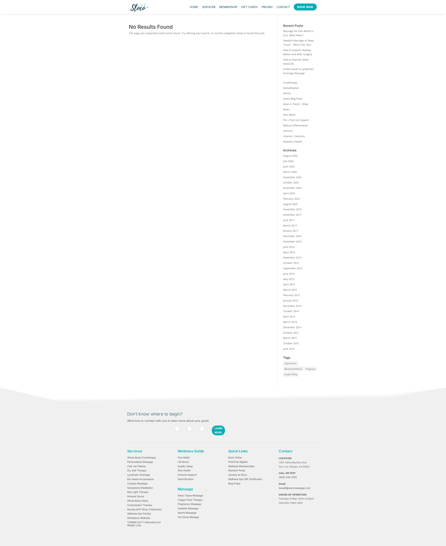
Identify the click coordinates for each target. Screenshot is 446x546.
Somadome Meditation (140, 487)
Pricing (267, 7)
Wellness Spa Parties (139, 513)
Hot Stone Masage (188, 517)
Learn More (218, 430)
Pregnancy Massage (189, 504)
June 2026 (289, 166)
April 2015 (289, 284)
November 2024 (292, 188)
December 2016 (292, 236)
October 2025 (291, 182)
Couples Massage (137, 483)
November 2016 (292, 241)
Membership (228, 7)
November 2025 (292, 177)
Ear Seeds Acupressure (140, 479)
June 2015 (289, 273)
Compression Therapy (139, 505)
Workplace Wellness (138, 518)
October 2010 (291, 343)
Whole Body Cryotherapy (141, 457)
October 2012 (291, 332)
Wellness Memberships (241, 466)
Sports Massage (187, 512)
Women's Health (292, 141)
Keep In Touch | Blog (295, 104)
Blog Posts (234, 483)
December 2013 (292, 327)
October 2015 (291, 263)
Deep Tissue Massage (190, 495)
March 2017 (290, 225)
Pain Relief (289, 114)
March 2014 (290, 322)
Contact (283, 7)
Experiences (290, 363)
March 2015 (290, 289)
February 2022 (291, 198)
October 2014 (291, 311)
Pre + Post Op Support (296, 120)
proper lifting (290, 374)
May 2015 (288, 279)
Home (194, 7)
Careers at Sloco (237, 474)
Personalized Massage (140, 462)
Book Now (305, 7)
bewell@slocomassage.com (294, 487)
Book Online (235, 457)
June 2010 (289, 348)
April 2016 (289, 252)
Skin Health (184, 470)
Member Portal (236, 470)
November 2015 (292, 257)
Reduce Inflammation (295, 125)
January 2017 (290, 230)
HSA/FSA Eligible (238, 462)
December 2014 (292, 306)
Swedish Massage (188, 508)
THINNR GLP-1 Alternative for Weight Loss (144, 524)
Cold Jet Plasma (136, 466)
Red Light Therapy (137, 492)
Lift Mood (183, 462)
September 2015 (292, 268)
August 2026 (290, 155)
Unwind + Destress (294, 136)
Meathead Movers (293, 368)
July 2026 (288, 161)
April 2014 (289, 316)
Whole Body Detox (137, 500)
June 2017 (289, 220)
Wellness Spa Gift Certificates (245, 479)
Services (208, 7)
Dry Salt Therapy (137, 470)
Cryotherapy (290, 82)
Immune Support (187, 474)
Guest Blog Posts (292, 98)
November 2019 (292, 209)
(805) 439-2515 (288, 477)
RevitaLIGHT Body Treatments (144, 509)
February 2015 (291, 295)
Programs (310, 368)
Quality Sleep (185, 466)
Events (287, 93)
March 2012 (290, 338)
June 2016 (289, 247)
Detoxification (291, 88)
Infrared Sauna (135, 496)
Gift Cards (249, 7)
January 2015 (290, 300)
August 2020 (290, 204)
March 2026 (290, 172)
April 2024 (289, 193)
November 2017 (292, 214)
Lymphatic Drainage (138, 474)
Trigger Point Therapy (190, 499)
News (286, 109)
